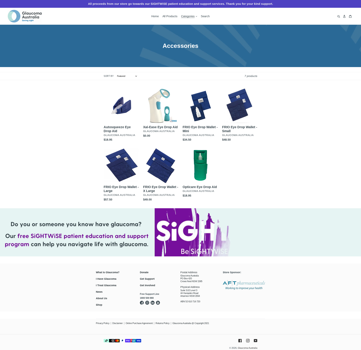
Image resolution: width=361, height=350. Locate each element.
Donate (144, 272)
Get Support (147, 278)
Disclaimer (117, 323)
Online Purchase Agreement (139, 323)
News (99, 291)
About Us (101, 298)
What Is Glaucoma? (107, 272)
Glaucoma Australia (247, 348)
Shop (99, 304)
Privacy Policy (102, 323)
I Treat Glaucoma (106, 285)
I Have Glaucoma (106, 278)
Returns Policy (163, 323)
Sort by (109, 76)
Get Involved (147, 285)
